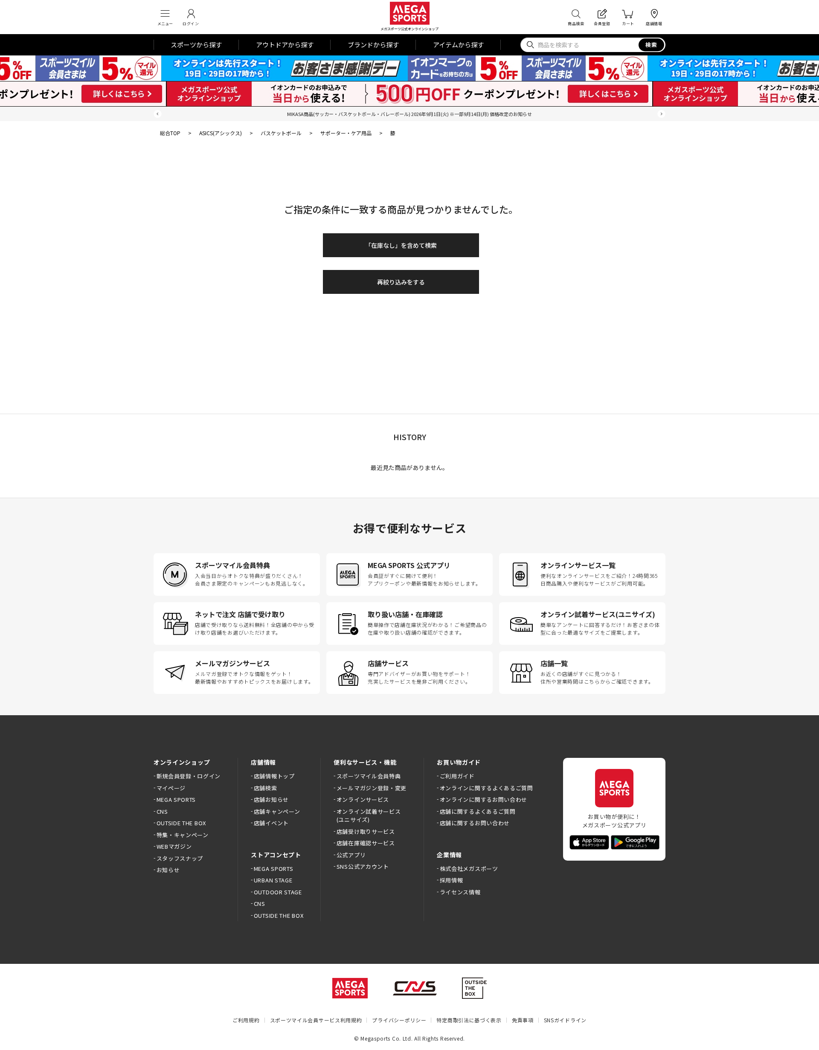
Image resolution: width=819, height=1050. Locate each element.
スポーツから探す (196, 44)
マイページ (171, 788)
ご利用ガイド (457, 776)
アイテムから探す (458, 44)
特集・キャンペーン (183, 835)
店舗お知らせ (271, 799)
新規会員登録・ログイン (189, 776)
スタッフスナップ (180, 858)
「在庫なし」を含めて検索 (401, 245)
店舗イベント (271, 823)
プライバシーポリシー (399, 1020)
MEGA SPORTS (176, 799)
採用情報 (451, 880)
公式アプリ (351, 855)
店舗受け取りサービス (366, 831)
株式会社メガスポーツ (469, 868)
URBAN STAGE (273, 880)
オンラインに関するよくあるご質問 (486, 788)
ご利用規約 (246, 1020)
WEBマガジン (174, 846)
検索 (651, 45)
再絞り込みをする (401, 282)
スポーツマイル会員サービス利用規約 (316, 1020)
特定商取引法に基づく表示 (468, 1020)
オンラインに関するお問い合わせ (483, 799)
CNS (162, 811)
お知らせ (168, 870)
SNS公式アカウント (363, 866)
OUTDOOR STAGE (278, 892)
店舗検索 (265, 788)
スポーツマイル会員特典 (369, 776)
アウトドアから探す (285, 44)
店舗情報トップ (274, 776)
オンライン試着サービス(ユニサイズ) (369, 815)
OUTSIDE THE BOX (181, 823)
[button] (158, 114)
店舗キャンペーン (277, 811)
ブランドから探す (373, 44)
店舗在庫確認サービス (366, 843)
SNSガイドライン (565, 1020)
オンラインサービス (363, 799)
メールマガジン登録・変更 (372, 788)
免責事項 (523, 1020)
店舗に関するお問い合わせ (475, 823)
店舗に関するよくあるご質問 (478, 811)
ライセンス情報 (460, 892)
